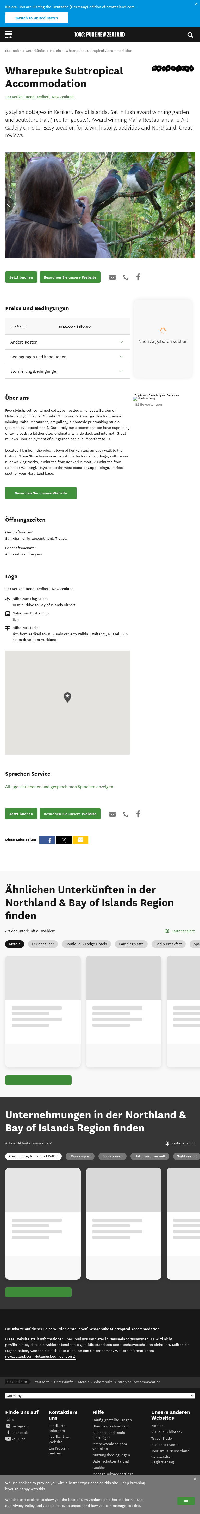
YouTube (19, 1439)
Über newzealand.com (110, 1426)
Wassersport (80, 1156)
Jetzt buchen (21, 277)
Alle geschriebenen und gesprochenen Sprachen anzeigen (59, 786)
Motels (14, 944)
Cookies (99, 1468)
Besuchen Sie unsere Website (70, 277)
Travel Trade (161, 1438)
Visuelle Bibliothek (166, 1432)
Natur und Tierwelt (149, 1156)
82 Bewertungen (148, 404)
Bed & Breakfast (168, 944)
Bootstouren (112, 1156)
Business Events (164, 1444)
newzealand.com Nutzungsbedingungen (40, 1356)
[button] (8, 34)
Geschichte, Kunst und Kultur (33, 1156)
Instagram (20, 1426)
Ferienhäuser (43, 944)
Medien (157, 1426)
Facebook (20, 1433)
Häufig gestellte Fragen (112, 1420)
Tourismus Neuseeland (170, 1451)
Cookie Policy (54, 1506)
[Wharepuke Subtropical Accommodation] (173, 68)
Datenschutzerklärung (110, 1461)
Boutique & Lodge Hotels (86, 944)
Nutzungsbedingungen (111, 1455)
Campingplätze (131, 944)
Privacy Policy (23, 1506)
